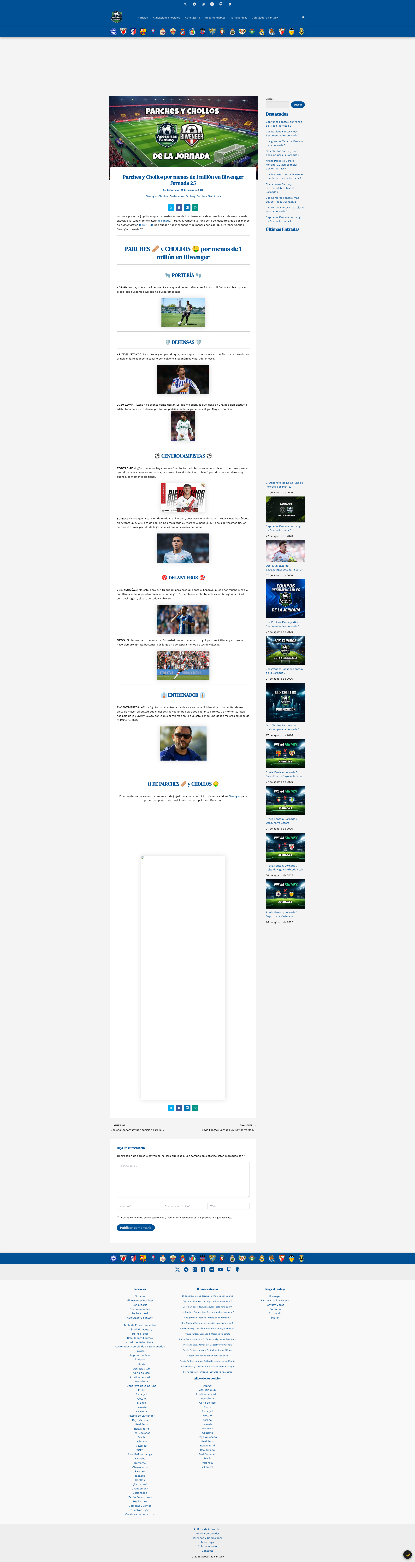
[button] (303, 17)
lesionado (164, 220)
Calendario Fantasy (140, 1329)
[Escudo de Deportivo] (163, 31)
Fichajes (140, 1458)
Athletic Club (141, 1368)
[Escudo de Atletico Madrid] (133, 31)
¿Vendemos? (140, 1488)
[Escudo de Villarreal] (301, 31)
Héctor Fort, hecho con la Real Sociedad (207, 1355)
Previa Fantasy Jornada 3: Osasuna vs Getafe (207, 1334)
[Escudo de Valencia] (291, 31)
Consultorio (192, 17)
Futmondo (275, 1313)
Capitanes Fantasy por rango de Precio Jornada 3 (207, 1301)
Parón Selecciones (140, 1497)
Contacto (207, 1550)
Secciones (214, 196)
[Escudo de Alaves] (113, 31)
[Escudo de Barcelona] (143, 31)
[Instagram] (203, 4)
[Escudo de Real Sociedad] (271, 31)
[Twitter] (177, 1269)
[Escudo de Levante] (202, 31)
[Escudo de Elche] (173, 31)
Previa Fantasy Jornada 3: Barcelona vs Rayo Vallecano (207, 1328)
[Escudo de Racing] (232, 31)
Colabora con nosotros (139, 1514)
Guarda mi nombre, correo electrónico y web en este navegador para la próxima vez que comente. (176, 1217)
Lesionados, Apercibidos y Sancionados (140, 1346)
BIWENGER (146, 224)
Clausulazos (140, 1467)
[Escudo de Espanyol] (182, 31)
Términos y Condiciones (207, 1537)
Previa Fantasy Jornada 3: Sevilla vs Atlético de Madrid (207, 1361)
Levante (141, 1407)
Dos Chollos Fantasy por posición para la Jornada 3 (207, 1323)
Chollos (163, 196)
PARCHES (137, 249)
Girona (207, 1419)
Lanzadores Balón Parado (140, 1342)
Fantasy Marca (275, 1304)
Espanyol (141, 1394)
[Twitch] (221, 4)
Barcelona (141, 1381)
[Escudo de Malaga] (212, 31)
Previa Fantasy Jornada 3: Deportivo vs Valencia (207, 1345)
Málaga (141, 1402)
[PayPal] (237, 1269)
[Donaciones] (230, 4)
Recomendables (215, 17)
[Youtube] (220, 1269)
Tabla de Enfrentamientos (140, 1325)
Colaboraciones (207, 1546)
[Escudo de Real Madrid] (262, 31)
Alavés (141, 1364)
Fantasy (190, 196)
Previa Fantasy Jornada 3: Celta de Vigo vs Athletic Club (207, 1339)
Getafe (141, 1398)
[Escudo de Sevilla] (281, 31)
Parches (202, 196)
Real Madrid (141, 1428)
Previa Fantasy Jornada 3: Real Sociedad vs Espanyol (207, 1366)
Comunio (275, 1309)
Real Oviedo (207, 1449)
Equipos (140, 1359)
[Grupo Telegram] (194, 4)
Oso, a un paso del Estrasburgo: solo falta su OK (207, 1307)
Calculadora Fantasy (265, 17)
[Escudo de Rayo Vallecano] (242, 31)
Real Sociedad (141, 1432)
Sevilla (141, 1437)
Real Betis (141, 1424)
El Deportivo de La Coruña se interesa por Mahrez (207, 1296)
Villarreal (141, 1445)
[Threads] (212, 4)
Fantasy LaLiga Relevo (275, 1300)
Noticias (142, 17)
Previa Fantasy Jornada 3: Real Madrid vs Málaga (207, 1350)
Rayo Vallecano (141, 1420)
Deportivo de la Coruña (141, 1385)
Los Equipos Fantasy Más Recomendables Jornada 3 (207, 1312)
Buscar (269, 99)
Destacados (176, 196)
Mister (275, 1317)
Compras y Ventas (140, 1505)
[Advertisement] (207, 61)
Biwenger (151, 196)
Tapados (140, 1475)
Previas (140, 1350)
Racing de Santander (141, 1415)
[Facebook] (203, 1269)
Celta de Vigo (141, 1372)
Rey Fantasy (140, 1501)
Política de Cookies (207, 1533)
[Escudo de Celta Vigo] (153, 31)
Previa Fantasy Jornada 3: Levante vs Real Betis (207, 1372)
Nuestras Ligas (140, 1510)
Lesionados (140, 1492)
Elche (141, 1390)
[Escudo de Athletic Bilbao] (123, 31)
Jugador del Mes (140, 1355)
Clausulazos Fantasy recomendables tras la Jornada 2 (280, 188)
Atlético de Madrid (141, 1377)
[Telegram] (186, 1269)
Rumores (140, 1462)
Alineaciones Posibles (166, 17)
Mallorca (207, 1428)
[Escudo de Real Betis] (252, 31)
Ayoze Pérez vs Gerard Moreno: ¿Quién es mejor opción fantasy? (281, 164)
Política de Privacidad (207, 1529)
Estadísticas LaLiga (140, 1454)
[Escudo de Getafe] (192, 31)
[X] (185, 4)
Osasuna (141, 1411)
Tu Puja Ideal (239, 17)
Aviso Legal (208, 1542)
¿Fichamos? (140, 1484)
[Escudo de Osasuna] (222, 31)
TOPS (139, 1450)
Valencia (141, 1441)
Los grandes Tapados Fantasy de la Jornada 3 (207, 1317)
